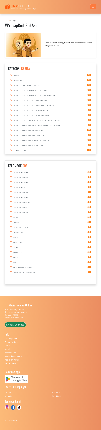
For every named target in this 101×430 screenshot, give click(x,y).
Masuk (7, 349)
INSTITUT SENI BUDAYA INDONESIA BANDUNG (34, 95)
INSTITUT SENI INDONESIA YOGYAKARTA (31, 115)
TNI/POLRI (17, 252)
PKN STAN (17, 242)
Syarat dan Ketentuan (14, 356)
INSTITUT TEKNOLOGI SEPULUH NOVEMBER (32, 140)
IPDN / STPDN (19, 150)
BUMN (16, 75)
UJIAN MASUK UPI (21, 177)
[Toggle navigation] (93, 6)
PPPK (15, 257)
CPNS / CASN (18, 232)
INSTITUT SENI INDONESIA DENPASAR (30, 100)
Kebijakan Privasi (12, 360)
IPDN (15, 247)
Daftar (7, 345)
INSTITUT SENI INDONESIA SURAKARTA (30, 110)
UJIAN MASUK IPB (21, 192)
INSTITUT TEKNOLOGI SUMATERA (28, 145)
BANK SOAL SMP (20, 197)
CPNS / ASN (18, 80)
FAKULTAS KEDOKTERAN (24, 272)
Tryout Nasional (11, 342)
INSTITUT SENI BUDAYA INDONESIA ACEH (31, 90)
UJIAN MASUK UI (20, 207)
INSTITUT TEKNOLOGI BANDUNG (28, 130)
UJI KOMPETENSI (20, 227)
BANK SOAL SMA (20, 172)
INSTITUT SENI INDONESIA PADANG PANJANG (33, 105)
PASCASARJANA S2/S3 (22, 267)
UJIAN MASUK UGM (21, 202)
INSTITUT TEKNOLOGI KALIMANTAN (29, 135)
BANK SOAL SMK (20, 182)
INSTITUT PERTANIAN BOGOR (26, 85)
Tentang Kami (11, 338)
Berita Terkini (10, 363)
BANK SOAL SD (19, 187)
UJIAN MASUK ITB (21, 212)
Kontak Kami (10, 352)
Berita (7, 20)
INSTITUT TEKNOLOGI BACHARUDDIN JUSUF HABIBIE (36, 125)
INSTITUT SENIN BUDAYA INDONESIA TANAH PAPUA (36, 120)
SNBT (15, 217)
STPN (15, 237)
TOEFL (16, 262)
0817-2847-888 (16, 324)
